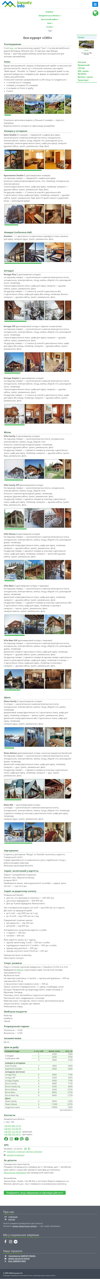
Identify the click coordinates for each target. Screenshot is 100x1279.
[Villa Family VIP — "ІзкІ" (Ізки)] (14, 517)
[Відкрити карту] (25, 1148)
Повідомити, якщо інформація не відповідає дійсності (34, 1192)
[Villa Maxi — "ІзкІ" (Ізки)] (14, 624)
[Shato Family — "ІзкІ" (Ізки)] (14, 736)
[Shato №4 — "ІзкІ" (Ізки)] (14, 832)
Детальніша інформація (15, 1172)
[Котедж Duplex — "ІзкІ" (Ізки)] (14, 413)
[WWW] (27, 1138)
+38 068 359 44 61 (12, 1134)
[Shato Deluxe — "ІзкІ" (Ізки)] (14, 788)
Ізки (11, 48)
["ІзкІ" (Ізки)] (14, 104)
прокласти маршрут (15, 1155)
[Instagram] (11, 1138)
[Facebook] (6, 1138)
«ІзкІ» (86, 50)
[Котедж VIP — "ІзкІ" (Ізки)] (14, 362)
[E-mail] (21, 1138)
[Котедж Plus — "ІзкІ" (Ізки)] (14, 310)
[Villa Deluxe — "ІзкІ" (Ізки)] (14, 569)
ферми (20, 969)
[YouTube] (16, 1138)
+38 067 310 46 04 (12, 1128)
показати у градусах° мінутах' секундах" (24, 1151)
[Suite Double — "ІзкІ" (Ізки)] (14, 159)
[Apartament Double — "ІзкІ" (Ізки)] (14, 213)
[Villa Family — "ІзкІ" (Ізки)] (14, 468)
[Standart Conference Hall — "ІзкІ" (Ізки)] (14, 252)
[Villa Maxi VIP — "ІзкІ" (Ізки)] (14, 678)
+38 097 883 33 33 (12, 1126)
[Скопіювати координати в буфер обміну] (29, 1148)
